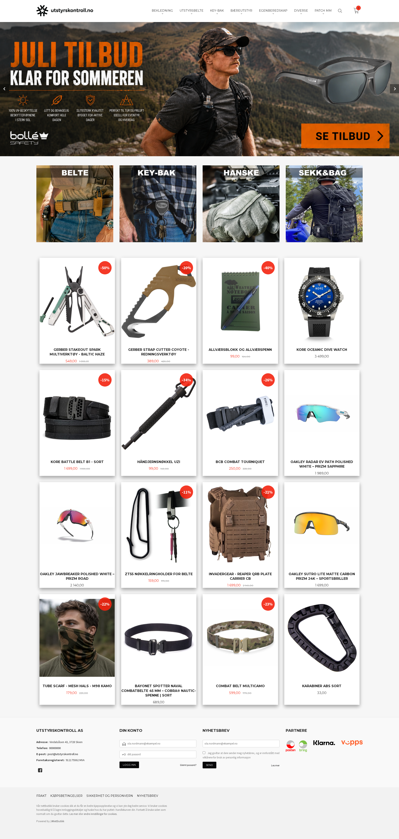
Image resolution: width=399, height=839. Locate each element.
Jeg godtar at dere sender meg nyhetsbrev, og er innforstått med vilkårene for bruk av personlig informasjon (241, 755)
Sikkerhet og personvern (109, 796)
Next (394, 88)
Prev (4, 88)
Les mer (275, 765)
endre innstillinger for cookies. (100, 814)
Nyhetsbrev (147, 796)
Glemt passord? (188, 765)
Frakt (41, 796)
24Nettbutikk (57, 821)
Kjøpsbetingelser (66, 796)
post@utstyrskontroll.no (63, 754)
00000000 (55, 748)
